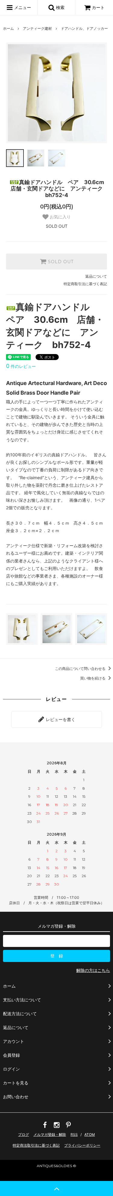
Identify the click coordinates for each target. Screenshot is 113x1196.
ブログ (23, 1134)
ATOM (89, 1134)
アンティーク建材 (37, 28)
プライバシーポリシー (82, 1145)
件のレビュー (21, 366)
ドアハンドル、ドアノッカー (84, 28)
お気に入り (60, 216)
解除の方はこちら (93, 970)
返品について (96, 276)
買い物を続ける (93, 678)
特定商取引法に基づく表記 (85, 284)
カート (98, 7)
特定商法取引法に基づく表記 (36, 1145)
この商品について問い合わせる (80, 668)
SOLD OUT (60, 261)
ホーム (8, 28)
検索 (59, 7)
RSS (74, 1134)
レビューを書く (60, 719)
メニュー (22, 7)
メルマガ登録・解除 (49, 1134)
